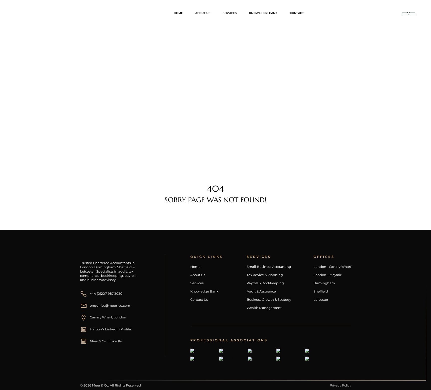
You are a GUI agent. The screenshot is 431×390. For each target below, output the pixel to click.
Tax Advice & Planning (265, 275)
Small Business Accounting (269, 266)
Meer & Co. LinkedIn (106, 341)
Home (178, 13)
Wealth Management (264, 307)
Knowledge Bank (263, 13)
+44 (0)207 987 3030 (106, 293)
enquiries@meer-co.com (110, 305)
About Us (202, 13)
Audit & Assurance (261, 291)
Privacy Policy (340, 385)
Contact (297, 13)
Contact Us (199, 299)
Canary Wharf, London (108, 317)
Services (230, 13)
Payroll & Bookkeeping (265, 283)
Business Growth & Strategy (269, 299)
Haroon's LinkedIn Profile (110, 329)
